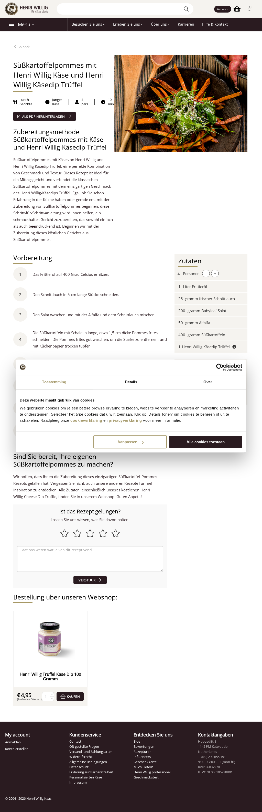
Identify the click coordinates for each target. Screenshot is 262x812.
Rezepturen (142, 751)
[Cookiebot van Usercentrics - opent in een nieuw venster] (220, 367)
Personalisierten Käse (85, 777)
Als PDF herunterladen (43, 116)
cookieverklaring (86, 420)
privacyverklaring (125, 420)
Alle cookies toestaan (206, 442)
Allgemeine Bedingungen (88, 762)
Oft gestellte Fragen (84, 746)
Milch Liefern (143, 767)
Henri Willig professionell (152, 772)
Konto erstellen (16, 748)
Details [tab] (131, 382)
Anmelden (13, 742)
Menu (24, 24)
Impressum (78, 782)
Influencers (142, 756)
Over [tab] (207, 382)
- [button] (205, 273)
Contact (75, 741)
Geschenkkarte (145, 762)
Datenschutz (79, 767)
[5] (90, 559)
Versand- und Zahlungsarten (91, 751)
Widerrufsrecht (80, 756)
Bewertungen (144, 746)
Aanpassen (127, 442)
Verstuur (87, 580)
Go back (23, 47)
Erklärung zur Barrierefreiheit (91, 772)
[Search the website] (187, 9)
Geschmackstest (146, 777)
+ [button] (215, 273)
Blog (137, 741)
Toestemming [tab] (54, 382)
